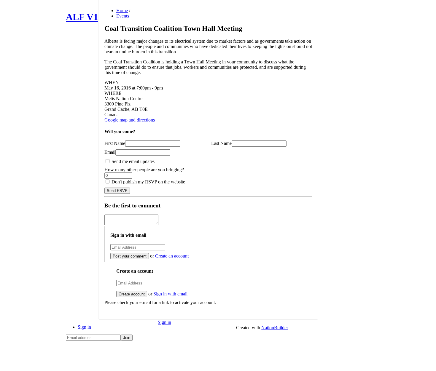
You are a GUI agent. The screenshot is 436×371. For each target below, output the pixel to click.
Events (122, 15)
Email (109, 152)
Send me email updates (132, 161)
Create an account (172, 255)
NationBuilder (274, 327)
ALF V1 (82, 17)
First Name (114, 143)
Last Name (221, 143)
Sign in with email (170, 293)
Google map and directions (129, 119)
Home (122, 10)
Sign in (84, 327)
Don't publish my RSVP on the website (147, 181)
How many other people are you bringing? (144, 169)
